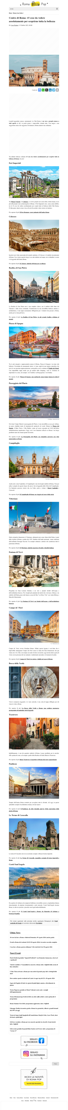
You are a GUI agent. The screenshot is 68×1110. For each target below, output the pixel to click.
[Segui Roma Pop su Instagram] (34, 1054)
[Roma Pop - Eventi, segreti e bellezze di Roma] (34, 3)
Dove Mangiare (33, 1097)
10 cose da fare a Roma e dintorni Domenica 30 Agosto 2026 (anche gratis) (32, 937)
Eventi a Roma (20, 1097)
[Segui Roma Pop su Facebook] (34, 1041)
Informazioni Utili (54, 1097)
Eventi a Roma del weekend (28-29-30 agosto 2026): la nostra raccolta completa (33, 942)
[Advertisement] (34, 40)
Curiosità (48, 1097)
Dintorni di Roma (41, 1097)
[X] (46, 90)
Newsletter (39, 923)
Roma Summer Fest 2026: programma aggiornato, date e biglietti (29, 1003)
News (14, 1097)
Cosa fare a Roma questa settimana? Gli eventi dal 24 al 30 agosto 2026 (31, 947)
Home (11, 1097)
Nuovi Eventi (15, 953)
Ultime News (15, 932)
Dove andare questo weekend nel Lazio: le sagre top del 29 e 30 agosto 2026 (32, 978)
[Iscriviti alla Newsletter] (34, 1078)
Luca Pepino (14, 25)
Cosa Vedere (26, 1097)
